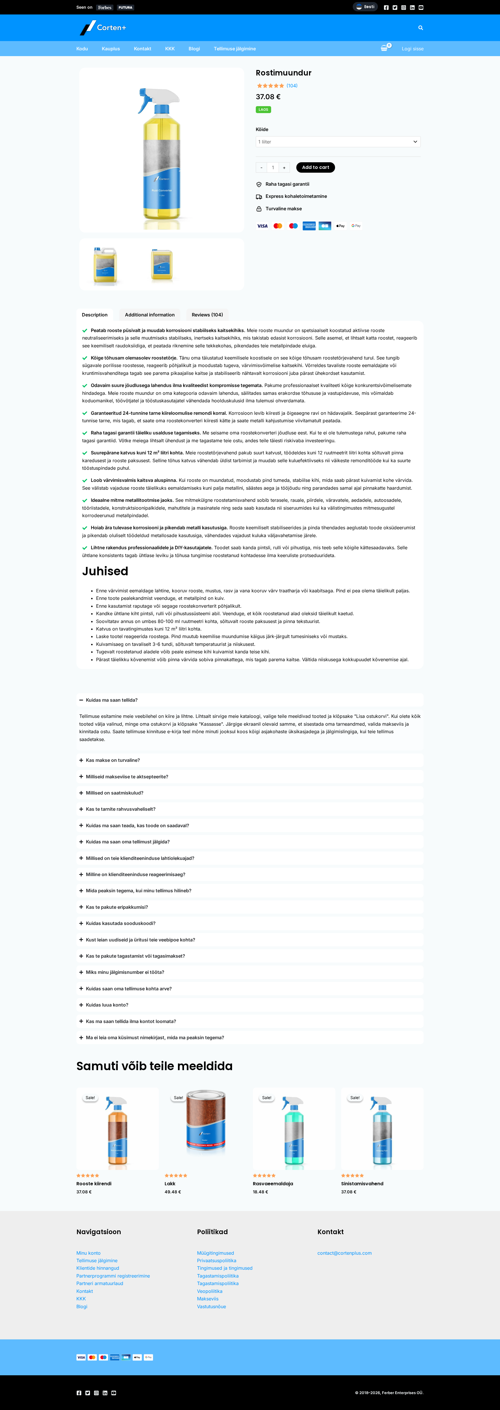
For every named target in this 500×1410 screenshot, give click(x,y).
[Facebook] (386, 7)
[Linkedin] (412, 7)
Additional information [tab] (150, 315)
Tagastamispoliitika (218, 1276)
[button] (421, 28)
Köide (262, 129)
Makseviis (207, 1299)
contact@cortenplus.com (344, 1253)
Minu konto (88, 1253)
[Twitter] (395, 7)
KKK (170, 48)
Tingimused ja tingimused (225, 1268)
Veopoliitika (210, 1291)
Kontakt (142, 48)
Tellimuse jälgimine (235, 48)
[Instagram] (403, 7)
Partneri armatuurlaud (99, 1283)
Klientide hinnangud (97, 1268)
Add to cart (315, 167)
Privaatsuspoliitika (216, 1260)
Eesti (369, 7)
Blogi (194, 48)
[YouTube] (421, 7)
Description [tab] (95, 315)
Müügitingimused (215, 1253)
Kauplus (111, 48)
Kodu (82, 48)
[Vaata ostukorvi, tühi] (384, 48)
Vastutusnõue (211, 1306)
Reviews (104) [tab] (207, 315)
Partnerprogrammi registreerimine (113, 1276)
